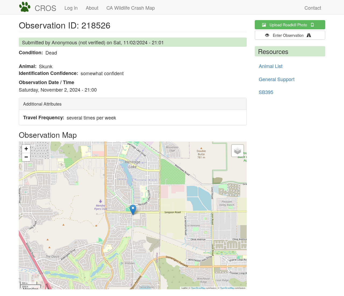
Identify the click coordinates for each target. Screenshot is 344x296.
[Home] (27, 7)
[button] (133, 209)
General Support (277, 78)
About (92, 7)
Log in (71, 7)
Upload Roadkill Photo (290, 24)
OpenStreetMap (198, 287)
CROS (45, 7)
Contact (312, 7)
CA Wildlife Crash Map (130, 7)
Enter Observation (290, 35)
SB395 (266, 91)
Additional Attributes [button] (42, 104)
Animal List (270, 65)
